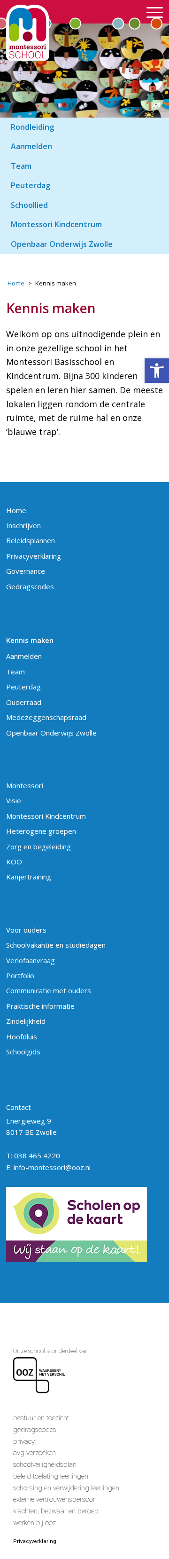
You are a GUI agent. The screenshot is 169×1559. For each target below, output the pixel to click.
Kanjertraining (28, 876)
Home (16, 510)
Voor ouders (26, 929)
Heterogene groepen (41, 831)
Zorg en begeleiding (38, 846)
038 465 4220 (37, 1155)
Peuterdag (23, 686)
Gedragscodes (30, 586)
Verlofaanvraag (30, 960)
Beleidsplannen (30, 540)
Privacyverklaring (33, 556)
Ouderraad (23, 702)
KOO (14, 861)
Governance (25, 571)
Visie (13, 800)
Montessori (24, 785)
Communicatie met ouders (48, 990)
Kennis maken (30, 640)
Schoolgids (23, 1051)
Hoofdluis (21, 1036)
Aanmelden (24, 656)
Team (15, 671)
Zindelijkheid (26, 1021)
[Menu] (150, 12)
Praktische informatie (40, 1006)
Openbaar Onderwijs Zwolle (51, 732)
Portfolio (20, 975)
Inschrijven (23, 525)
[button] (157, 370)
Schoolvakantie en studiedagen (56, 945)
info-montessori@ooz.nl (52, 1167)
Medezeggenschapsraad (46, 717)
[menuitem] (150, 12)
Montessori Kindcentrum (46, 816)
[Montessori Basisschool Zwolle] (69, 33)
